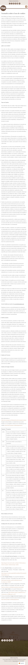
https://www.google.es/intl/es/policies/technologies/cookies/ (13, 420)
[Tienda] (19, 3)
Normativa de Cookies (21, 659)
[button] (26, 7)
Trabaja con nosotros (8, 661)
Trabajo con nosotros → (14, 1)
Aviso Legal (5, 659)
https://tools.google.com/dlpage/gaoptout (13, 425)
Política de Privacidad (12, 659)
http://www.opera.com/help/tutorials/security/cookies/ (12, 587)
